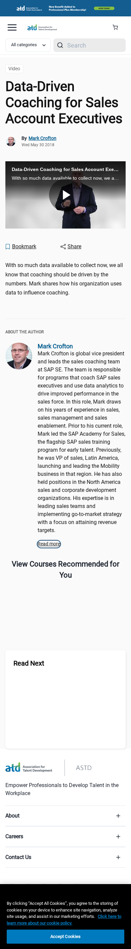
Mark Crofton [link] (42, 138)
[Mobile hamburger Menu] (12, 27)
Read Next (28, 663)
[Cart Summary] (118, 27)
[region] (65, 916)
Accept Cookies (65, 936)
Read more (49, 543)
